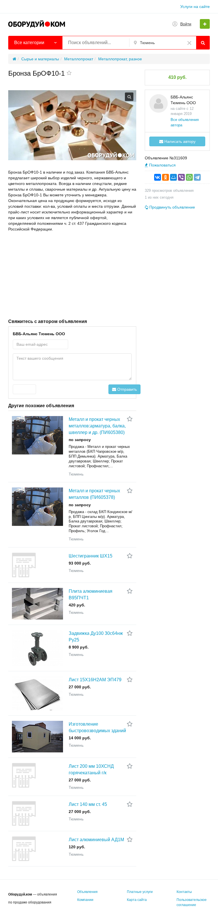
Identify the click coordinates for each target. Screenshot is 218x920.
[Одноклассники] (165, 177)
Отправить (126, 389)
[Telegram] (197, 177)
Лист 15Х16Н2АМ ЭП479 (95, 679)
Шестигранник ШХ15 (90, 555)
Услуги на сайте (195, 6)
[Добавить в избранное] (69, 73)
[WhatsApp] (189, 177)
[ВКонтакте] (157, 177)
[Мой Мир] (173, 177)
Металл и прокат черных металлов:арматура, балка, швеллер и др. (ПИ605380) (97, 426)
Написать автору (179, 141)
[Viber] (181, 177)
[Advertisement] (72, 274)
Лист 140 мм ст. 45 (88, 804)
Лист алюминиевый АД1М (96, 839)
